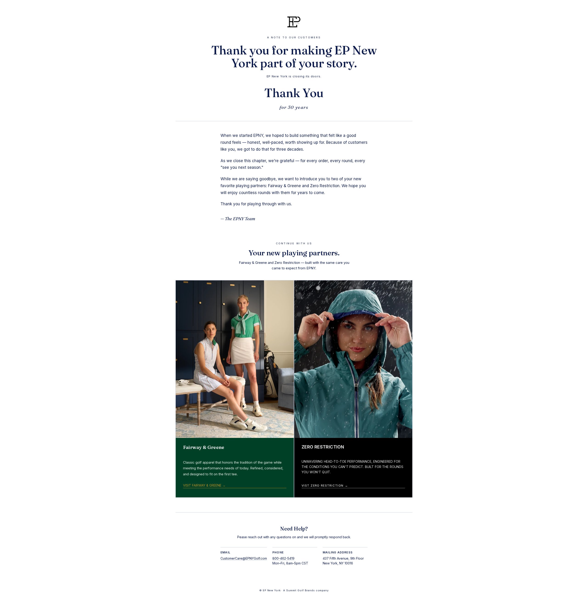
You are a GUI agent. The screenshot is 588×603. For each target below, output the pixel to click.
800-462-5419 (283, 558)
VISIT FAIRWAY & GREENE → (204, 485)
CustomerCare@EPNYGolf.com (243, 558)
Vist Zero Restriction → (325, 485)
